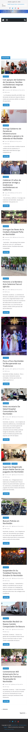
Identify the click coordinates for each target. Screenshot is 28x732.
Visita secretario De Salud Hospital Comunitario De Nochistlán (11, 410)
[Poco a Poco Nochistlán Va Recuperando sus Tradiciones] (14, 336)
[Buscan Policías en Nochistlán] (14, 506)
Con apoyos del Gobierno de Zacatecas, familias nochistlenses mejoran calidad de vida (14, 83)
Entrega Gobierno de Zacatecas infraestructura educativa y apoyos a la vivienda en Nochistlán (13, 133)
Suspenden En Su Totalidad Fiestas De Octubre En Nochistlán (13, 573)
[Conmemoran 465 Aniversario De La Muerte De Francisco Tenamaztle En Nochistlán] (14, 657)
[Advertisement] (14, 41)
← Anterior (4, 709)
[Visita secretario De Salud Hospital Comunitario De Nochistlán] (14, 394)
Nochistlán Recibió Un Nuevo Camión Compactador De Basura (14, 624)
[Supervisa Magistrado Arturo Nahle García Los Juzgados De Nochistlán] (14, 452)
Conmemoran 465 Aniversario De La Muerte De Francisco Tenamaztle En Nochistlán (12, 676)
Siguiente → (23, 713)
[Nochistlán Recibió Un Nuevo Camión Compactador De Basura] (14, 609)
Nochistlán (5, 76)
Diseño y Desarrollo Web (9, 729)
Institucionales (6, 463)
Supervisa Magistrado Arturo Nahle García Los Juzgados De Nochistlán (13, 469)
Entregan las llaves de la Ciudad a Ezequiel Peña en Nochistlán (13, 232)
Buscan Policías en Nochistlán (11, 522)
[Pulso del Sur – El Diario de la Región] (14, 11)
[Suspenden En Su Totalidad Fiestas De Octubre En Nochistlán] (14, 556)
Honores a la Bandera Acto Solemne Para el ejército (12, 284)
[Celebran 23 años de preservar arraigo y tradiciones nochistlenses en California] (14, 167)
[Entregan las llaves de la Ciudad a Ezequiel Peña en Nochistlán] (14, 217)
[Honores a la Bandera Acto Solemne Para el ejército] (14, 266)
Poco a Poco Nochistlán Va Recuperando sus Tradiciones (13, 363)
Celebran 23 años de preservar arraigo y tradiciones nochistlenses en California (12, 185)
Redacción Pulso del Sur (20, 90)
